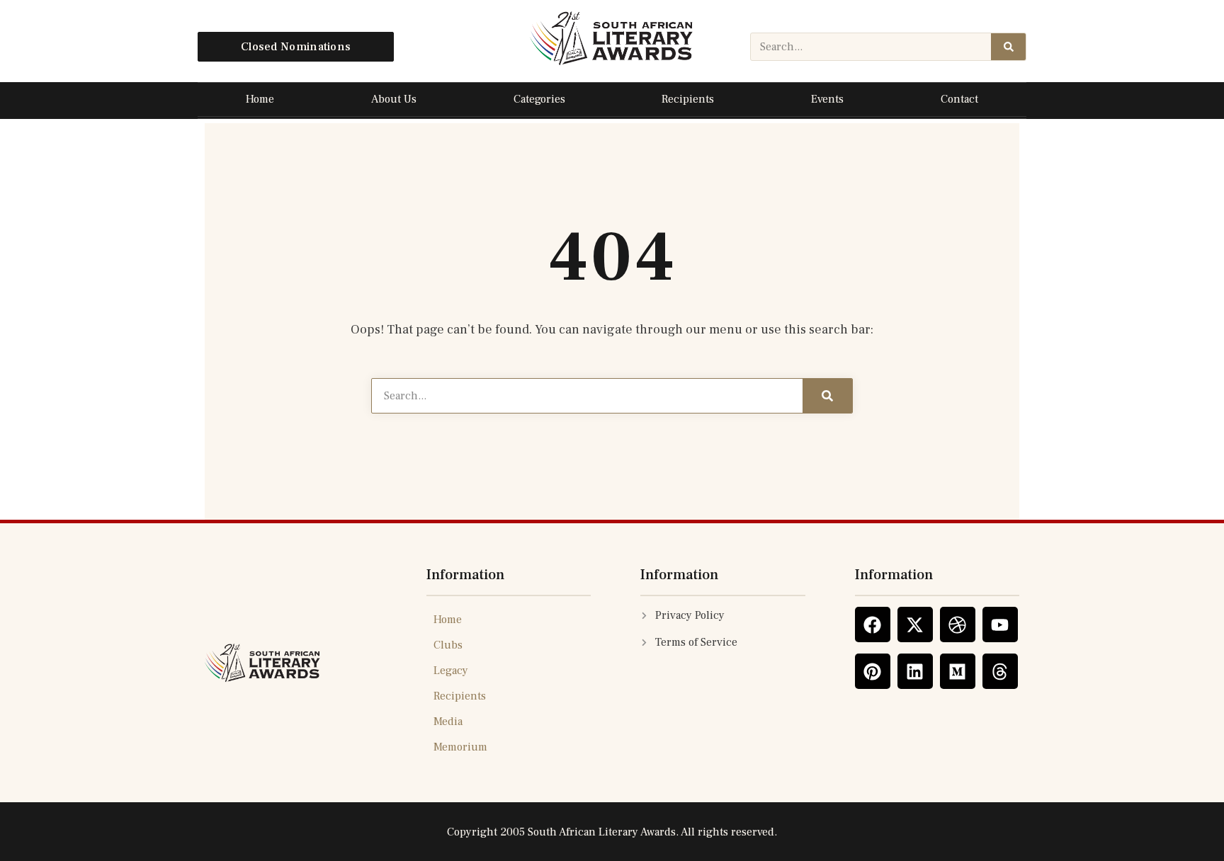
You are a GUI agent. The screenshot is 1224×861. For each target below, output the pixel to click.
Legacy (451, 670)
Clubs (448, 645)
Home (260, 99)
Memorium (460, 747)
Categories (539, 99)
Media (448, 721)
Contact (959, 99)
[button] (296, 47)
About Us (393, 99)
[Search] (1008, 46)
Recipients (688, 99)
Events (827, 99)
